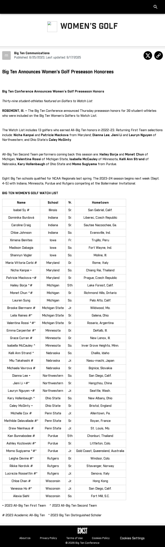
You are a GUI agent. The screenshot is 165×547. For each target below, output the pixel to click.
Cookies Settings (132, 538)
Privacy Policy (48, 538)
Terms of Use (74, 538)
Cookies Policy (101, 538)
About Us (25, 538)
